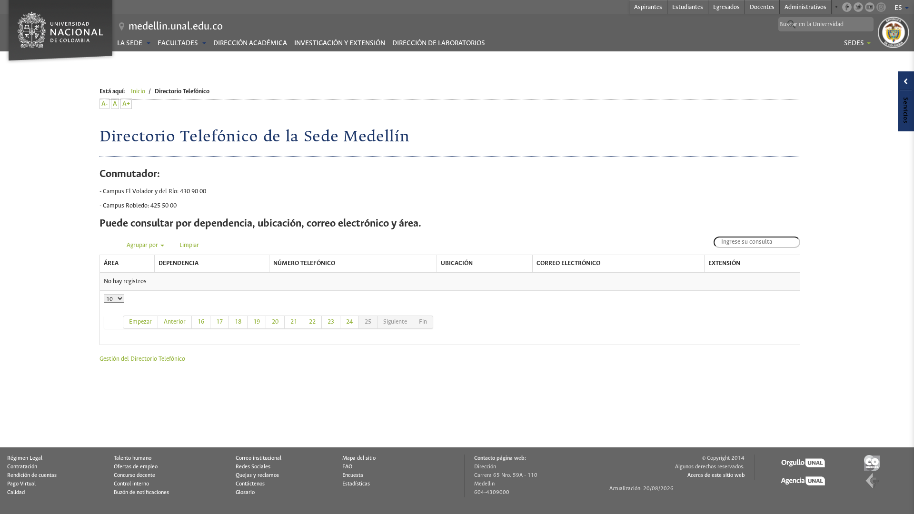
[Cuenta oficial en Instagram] (881, 7)
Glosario (245, 492)
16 (201, 322)
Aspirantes (648, 7)
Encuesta (352, 475)
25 (368, 322)
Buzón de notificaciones (141, 492)
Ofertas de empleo (136, 467)
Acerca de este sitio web (716, 475)
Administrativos (805, 7)
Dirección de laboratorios (438, 43)
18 (238, 322)
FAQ (347, 467)
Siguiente (395, 322)
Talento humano (132, 458)
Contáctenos (250, 484)
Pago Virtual (21, 484)
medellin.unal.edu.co (176, 26)
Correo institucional (258, 458)
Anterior (175, 322)
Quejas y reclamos (257, 475)
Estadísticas (356, 484)
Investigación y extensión (339, 43)
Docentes (762, 7)
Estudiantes (687, 7)
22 (312, 322)
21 (293, 322)
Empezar (140, 322)
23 (331, 322)
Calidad (16, 492)
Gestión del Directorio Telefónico (142, 359)
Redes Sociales (253, 467)
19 (256, 322)
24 (349, 322)
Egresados (726, 7)
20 (275, 322)
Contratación (22, 467)
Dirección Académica (250, 43)
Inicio (138, 91)
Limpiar (189, 245)
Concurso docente (134, 475)
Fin (423, 322)
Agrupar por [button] (143, 245)
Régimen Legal (24, 458)
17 (219, 322)
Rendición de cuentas (32, 475)
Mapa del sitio (359, 458)
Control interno (131, 484)
